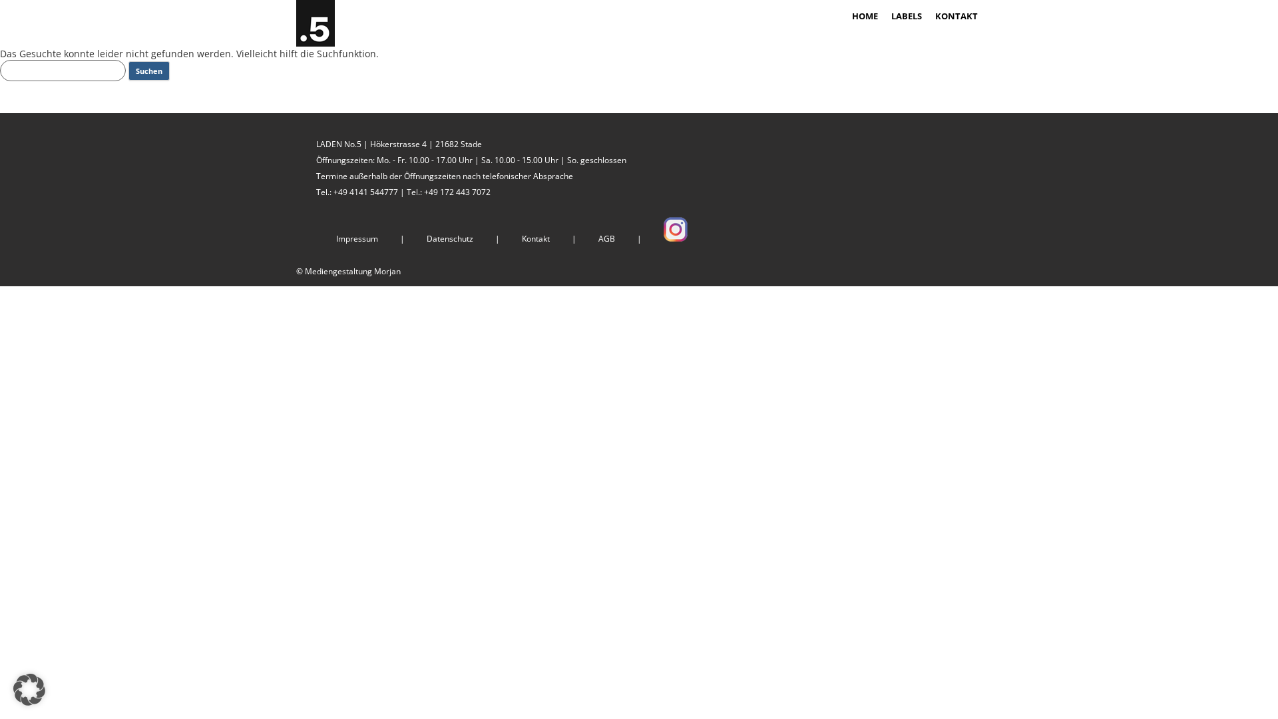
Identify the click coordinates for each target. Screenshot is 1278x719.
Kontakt (536, 238)
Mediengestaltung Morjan (353, 271)
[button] (29, 689)
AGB (606, 238)
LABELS (906, 16)
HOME (865, 16)
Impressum (357, 238)
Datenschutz (450, 238)
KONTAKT (956, 16)
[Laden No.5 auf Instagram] (676, 238)
